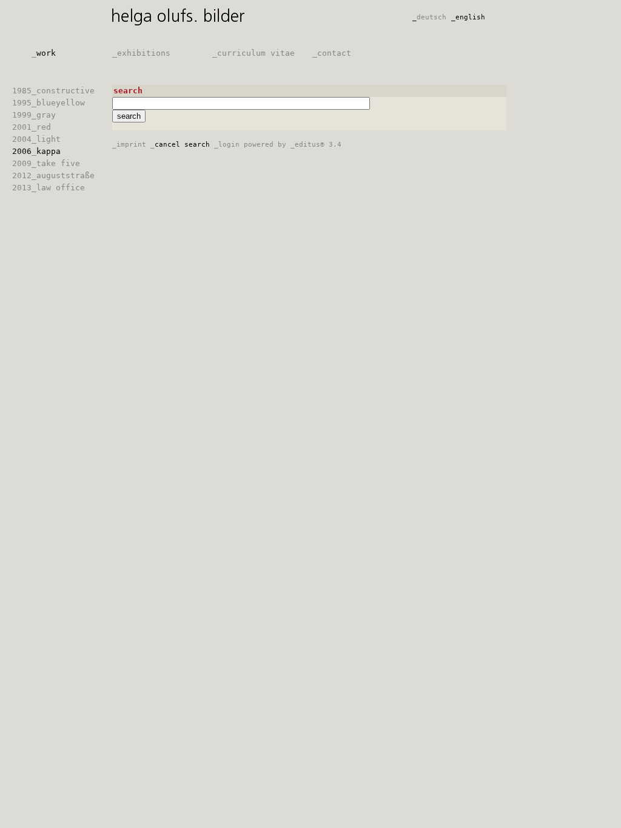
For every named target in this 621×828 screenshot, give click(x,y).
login (227, 145)
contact (331, 53)
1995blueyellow (48, 102)
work (44, 53)
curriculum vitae (253, 53)
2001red (31, 127)
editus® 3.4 (315, 145)
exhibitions (141, 53)
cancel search (180, 145)
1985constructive (53, 90)
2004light (36, 139)
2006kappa (36, 151)
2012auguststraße (53, 175)
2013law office (48, 187)
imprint (129, 145)
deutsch (429, 17)
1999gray (34, 114)
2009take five (46, 163)
